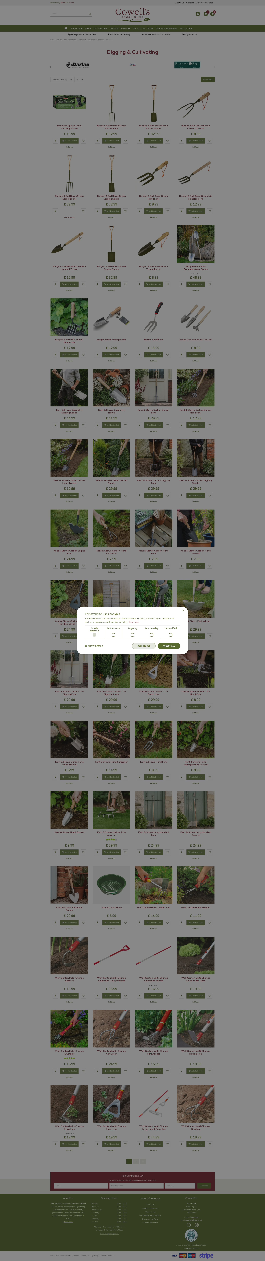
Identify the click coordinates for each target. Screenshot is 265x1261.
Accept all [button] (169, 646)
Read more (134, 621)
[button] (94, 645)
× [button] (183, 610)
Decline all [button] (143, 646)
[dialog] (132, 630)
